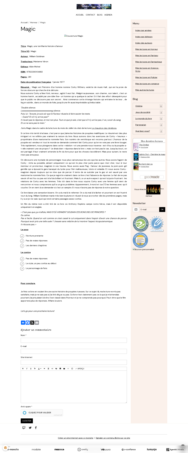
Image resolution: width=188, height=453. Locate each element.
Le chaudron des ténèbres (104, 128)
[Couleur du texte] (39, 369)
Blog (99, 14)
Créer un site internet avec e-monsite (75, 438)
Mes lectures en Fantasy (146, 55)
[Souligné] (31, 369)
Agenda (108, 14)
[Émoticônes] (72, 369)
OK (162, 209)
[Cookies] (5, 448)
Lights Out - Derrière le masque (153, 154)
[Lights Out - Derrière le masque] (137, 157)
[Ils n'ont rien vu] (136, 167)
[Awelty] (82, 449)
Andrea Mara (145, 166)
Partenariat (148, 124)
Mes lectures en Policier (146, 77)
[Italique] (27, 369)
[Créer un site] (13, 449)
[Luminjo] (151, 449)
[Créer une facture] (105, 449)
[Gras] (23, 369)
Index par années (143, 30)
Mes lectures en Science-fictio (147, 69)
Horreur (33, 22)
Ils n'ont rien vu (146, 164)
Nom (23, 335)
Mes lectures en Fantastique (148, 61)
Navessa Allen (145, 157)
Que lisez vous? (148, 131)
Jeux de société (148, 112)
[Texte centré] (48, 369)
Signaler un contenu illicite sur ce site (113, 438)
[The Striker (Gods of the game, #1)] (137, 148)
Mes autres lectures (144, 90)
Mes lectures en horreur (146, 49)
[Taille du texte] (35, 369)
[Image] (60, 369)
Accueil (80, 14)
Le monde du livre (148, 118)
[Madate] (36, 449)
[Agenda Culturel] (175, 449)
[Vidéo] (64, 369)
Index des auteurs (143, 43)
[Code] (68, 369)
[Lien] (52, 369)
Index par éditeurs (143, 36)
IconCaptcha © (58, 415)
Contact (90, 14)
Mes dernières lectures (152, 141)
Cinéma (148, 106)
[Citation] (44, 369)
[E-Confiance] (128, 449)
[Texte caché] (56, 369)
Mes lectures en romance (147, 83)
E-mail (23, 346)
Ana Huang (144, 147)
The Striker (144, 144)
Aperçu (80, 368)
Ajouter (26, 420)
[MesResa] (59, 449)
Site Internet (26, 357)
